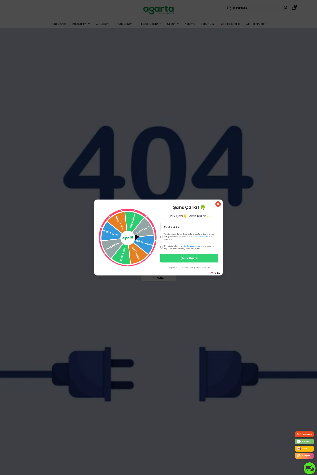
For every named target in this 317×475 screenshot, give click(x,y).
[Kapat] (218, 204)
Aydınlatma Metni (203, 236)
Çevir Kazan (189, 258)
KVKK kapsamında (191, 246)
